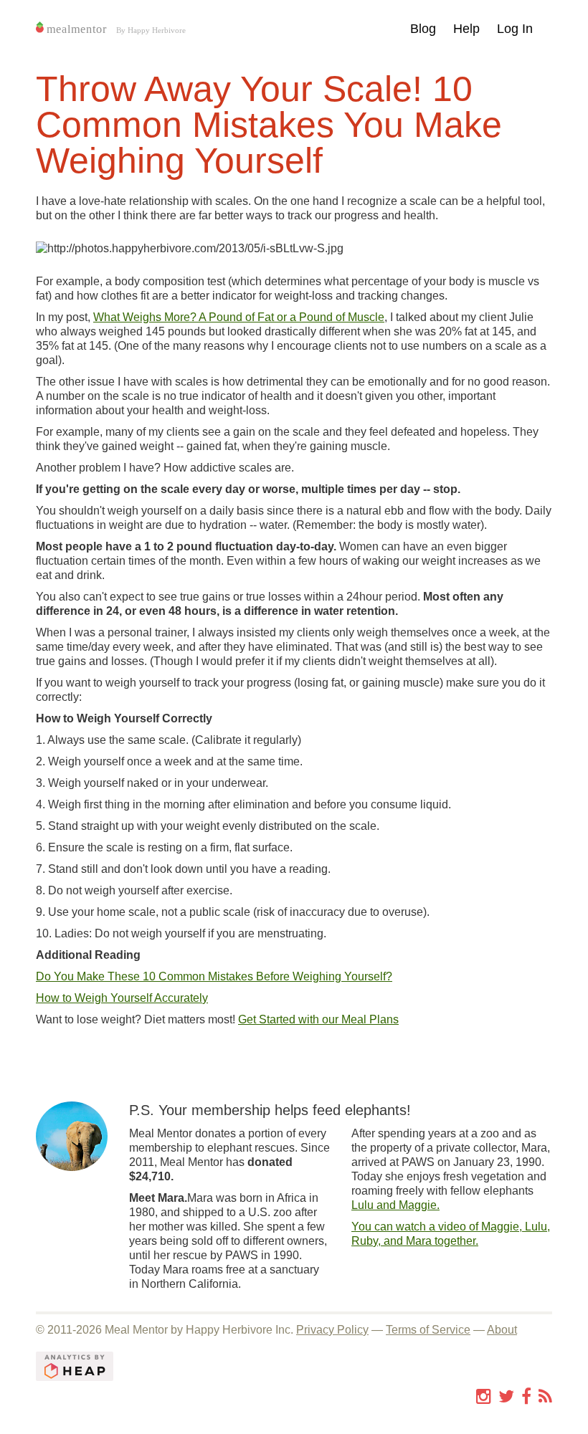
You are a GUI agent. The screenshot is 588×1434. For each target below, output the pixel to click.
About (502, 1330)
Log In (515, 28)
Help (466, 28)
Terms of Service (428, 1330)
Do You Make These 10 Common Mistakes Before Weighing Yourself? (214, 976)
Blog (423, 28)
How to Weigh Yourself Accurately (122, 998)
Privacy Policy (332, 1330)
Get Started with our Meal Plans (318, 1019)
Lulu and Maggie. (395, 1205)
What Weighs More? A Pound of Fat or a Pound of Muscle (238, 317)
